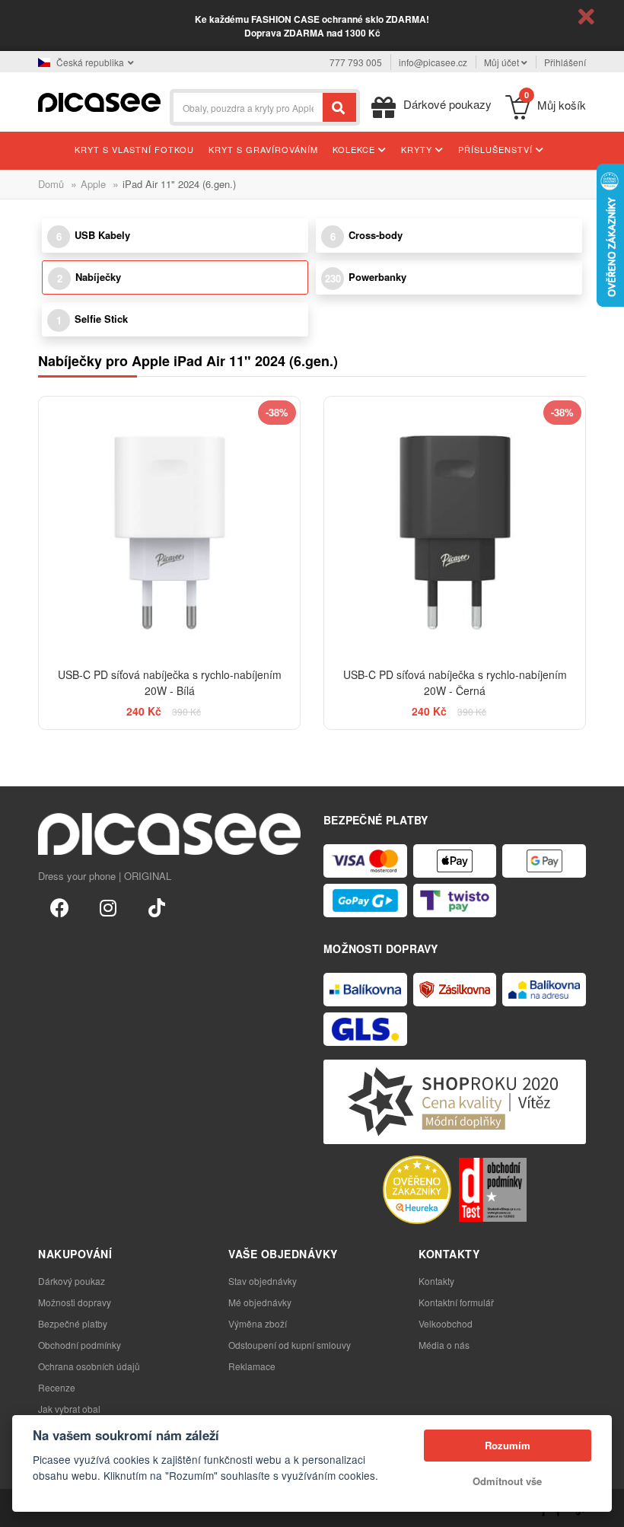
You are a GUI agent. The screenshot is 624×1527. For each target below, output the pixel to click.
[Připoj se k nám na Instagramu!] (108, 906)
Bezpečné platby (72, 1323)
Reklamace (251, 1366)
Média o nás (444, 1344)
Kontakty (436, 1280)
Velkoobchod (446, 1323)
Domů (51, 184)
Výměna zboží (257, 1323)
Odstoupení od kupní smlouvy (289, 1344)
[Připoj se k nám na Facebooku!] (59, 906)
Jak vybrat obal (69, 1408)
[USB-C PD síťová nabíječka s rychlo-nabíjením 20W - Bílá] (169, 527)
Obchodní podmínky (79, 1344)
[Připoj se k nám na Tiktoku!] (157, 906)
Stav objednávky (262, 1280)
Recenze (56, 1387)
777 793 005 (356, 62)
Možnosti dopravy (74, 1302)
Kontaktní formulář (456, 1302)
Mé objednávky (259, 1302)
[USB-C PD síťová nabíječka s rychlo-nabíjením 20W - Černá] (454, 527)
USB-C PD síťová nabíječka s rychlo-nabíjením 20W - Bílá (170, 682)
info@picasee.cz (433, 62)
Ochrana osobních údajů (89, 1366)
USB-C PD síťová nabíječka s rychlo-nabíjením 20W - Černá (455, 682)
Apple (93, 184)
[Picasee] (99, 100)
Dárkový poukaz (71, 1280)
